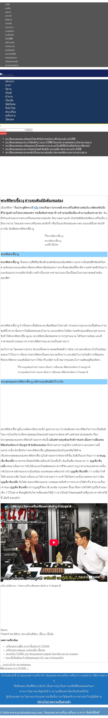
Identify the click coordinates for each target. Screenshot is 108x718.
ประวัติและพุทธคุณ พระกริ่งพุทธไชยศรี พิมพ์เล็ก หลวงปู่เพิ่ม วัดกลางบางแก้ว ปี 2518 (43, 148)
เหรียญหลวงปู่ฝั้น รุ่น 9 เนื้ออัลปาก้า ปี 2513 (27, 646)
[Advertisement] (54, 175)
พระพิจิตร (15, 634)
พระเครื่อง (10, 111)
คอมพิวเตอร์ (9, 50)
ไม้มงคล (9, 119)
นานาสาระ (9, 27)
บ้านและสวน (10, 46)
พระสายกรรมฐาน (11, 65)
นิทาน (8, 89)
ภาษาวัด (8, 15)
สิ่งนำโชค (10, 108)
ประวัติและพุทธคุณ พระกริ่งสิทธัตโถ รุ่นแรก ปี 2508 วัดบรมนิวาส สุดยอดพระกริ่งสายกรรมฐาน (48, 142)
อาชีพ (7, 4)
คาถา (8, 85)
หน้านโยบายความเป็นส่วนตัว (54, 701)
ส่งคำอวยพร (9, 42)
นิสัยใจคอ (10, 104)
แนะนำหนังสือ (10, 53)
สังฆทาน (8, 19)
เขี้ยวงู (42, 634)
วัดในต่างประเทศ (11, 61)
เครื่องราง (10, 115)
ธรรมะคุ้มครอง (11, 57)
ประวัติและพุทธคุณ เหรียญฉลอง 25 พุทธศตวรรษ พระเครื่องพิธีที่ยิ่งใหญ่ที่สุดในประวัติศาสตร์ (47, 145)
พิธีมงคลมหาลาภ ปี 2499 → (14, 668)
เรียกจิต (9, 100)
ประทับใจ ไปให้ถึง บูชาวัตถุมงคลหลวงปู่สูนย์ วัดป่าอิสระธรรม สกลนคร (42, 654)
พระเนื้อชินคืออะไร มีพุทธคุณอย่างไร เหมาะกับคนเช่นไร (35, 657)
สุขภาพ (8, 12)
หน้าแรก (9, 81)
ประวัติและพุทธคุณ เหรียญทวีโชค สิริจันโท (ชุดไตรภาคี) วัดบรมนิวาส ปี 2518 (40, 138)
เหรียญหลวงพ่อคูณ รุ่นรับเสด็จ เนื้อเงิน (25, 650)
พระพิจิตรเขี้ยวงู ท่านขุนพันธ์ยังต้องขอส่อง (32, 200)
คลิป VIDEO (9, 38)
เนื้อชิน (49, 634)
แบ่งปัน (7, 8)
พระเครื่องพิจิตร (29, 634)
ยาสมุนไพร (9, 31)
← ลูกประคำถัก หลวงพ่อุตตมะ (15, 664)
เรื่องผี (8, 92)
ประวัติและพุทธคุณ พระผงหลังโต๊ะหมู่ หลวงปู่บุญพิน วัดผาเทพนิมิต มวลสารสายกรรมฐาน (46, 152)
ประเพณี (8, 23)
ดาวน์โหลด (9, 34)
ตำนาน (9, 96)
